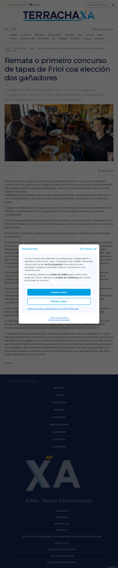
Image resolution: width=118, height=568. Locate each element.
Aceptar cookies (59, 292)
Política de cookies (59, 317)
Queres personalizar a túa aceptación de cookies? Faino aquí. (53, 309)
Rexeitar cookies (59, 301)
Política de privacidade (59, 320)
